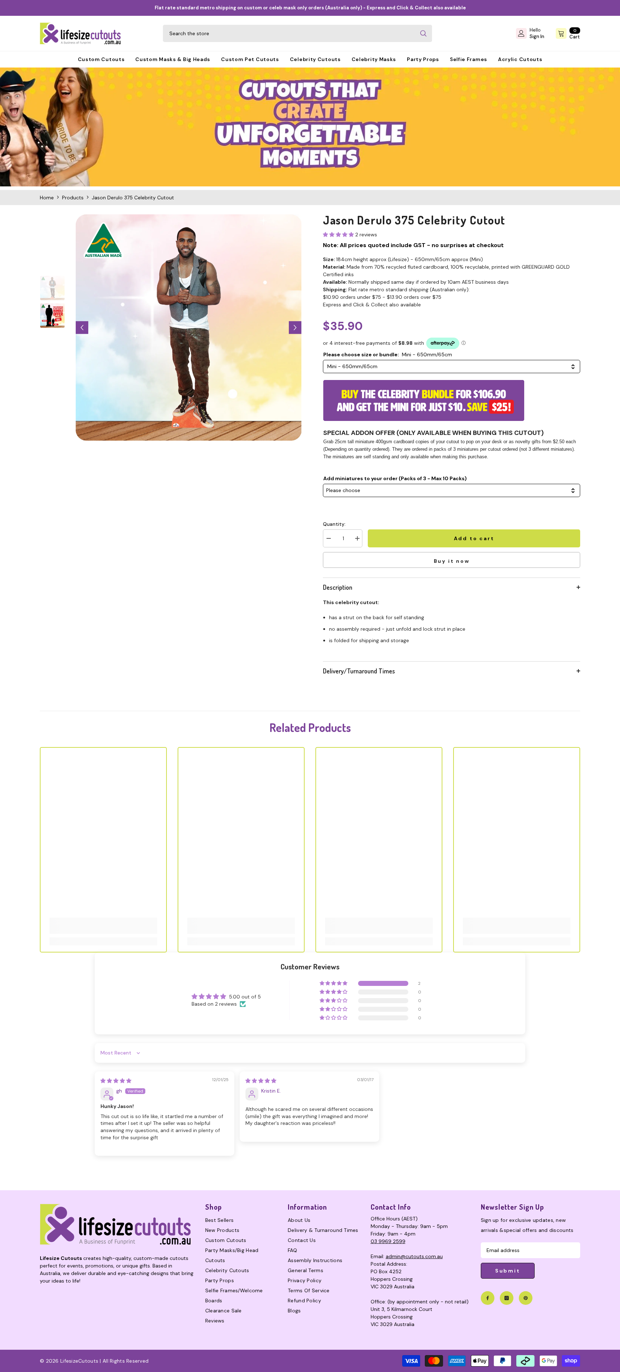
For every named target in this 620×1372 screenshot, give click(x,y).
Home (47, 197)
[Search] (297, 33)
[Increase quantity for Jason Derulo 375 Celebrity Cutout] (357, 538)
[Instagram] (506, 1298)
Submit (507, 1270)
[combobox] (289, 33)
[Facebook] (487, 1298)
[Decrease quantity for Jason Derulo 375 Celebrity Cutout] (328, 538)
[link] (310, 127)
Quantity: (334, 524)
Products (73, 197)
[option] (189, 327)
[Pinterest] (525, 1298)
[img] (115, 1080)
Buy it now (452, 561)
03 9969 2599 (388, 1241)
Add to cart (474, 538)
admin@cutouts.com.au (414, 1256)
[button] (82, 327)
